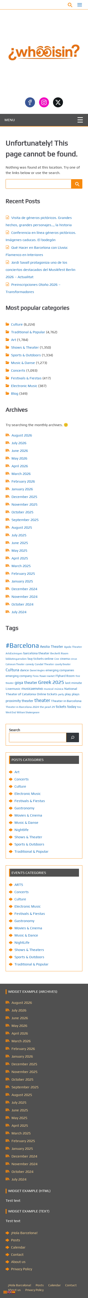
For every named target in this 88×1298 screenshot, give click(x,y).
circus (74, 658)
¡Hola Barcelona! (24, 1233)
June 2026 (20, 450)
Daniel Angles (37, 670)
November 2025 (24, 504)
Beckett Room (59, 653)
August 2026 (22, 435)
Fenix (36, 676)
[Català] (5, 1292)
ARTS (18, 885)
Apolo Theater (73, 646)
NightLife (22, 942)
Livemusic (13, 688)
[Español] (14, 1292)
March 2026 (21, 474)
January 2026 (22, 489)
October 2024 (22, 604)
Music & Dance (26, 935)
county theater (63, 664)
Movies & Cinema (28, 815)
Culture (17, 324)
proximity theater (19, 701)
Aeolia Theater (51, 646)
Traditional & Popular (28, 332)
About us (18, 1262)
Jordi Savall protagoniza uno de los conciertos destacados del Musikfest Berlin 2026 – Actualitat (40, 269)
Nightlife (21, 830)
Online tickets (47, 694)
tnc (79, 707)
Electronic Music (24, 386)
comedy (29, 664)
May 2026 (19, 458)
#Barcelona (22, 645)
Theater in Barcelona (66, 701)
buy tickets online (40, 658)
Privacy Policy (21, 1269)
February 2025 (23, 573)
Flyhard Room (65, 676)
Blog (14, 393)
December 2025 (24, 497)
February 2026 (23, 481)
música (58, 688)
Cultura (12, 669)
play (68, 694)
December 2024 (24, 589)
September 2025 (25, 520)
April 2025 (20, 558)
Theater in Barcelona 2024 (22, 707)
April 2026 (20, 466)
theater (42, 700)
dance (24, 670)
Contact (17, 1254)
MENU (10, 120)
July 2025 (19, 535)
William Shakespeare (28, 712)
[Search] (72, 737)
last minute (73, 683)
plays (75, 694)
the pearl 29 (47, 707)
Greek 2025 (51, 682)
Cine (56, 658)
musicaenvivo (32, 688)
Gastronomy (24, 808)
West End (11, 712)
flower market (47, 676)
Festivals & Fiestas (26, 378)
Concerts (18, 370)
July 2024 (19, 612)
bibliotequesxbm (16, 658)
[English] (9, 1292)
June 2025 (20, 543)
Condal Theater (44, 664)
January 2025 (22, 581)
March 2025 (21, 566)
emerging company (19, 676)
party (61, 694)
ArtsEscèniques (14, 653)
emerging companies (60, 670)
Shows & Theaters (29, 950)
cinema (65, 658)
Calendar (18, 1247)
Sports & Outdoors (26, 355)
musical (48, 688)
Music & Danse (23, 363)
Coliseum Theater (15, 664)
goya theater (26, 682)
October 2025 (22, 512)
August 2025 (22, 527)
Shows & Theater (25, 347)
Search (14, 730)
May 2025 (19, 550)
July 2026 (19, 443)
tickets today (66, 706)
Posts (15, 1240)
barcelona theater (36, 653)
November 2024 (24, 596)
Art (13, 340)
